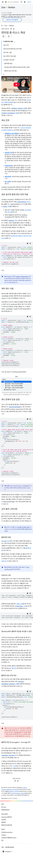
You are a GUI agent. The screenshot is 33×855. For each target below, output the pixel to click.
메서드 (24, 202)
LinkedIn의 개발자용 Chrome (8, 837)
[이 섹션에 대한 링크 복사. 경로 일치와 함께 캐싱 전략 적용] (29, 195)
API (9, 755)
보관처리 (3, 822)
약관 (2, 847)
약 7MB (15, 766)
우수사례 (3, 819)
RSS (2, 840)
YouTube (3, 835)
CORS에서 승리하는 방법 (22, 527)
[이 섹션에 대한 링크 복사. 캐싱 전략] (11, 121)
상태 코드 (4, 561)
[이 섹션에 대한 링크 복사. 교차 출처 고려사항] (19, 509)
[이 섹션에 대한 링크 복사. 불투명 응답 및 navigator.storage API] (3, 745)
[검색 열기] (21, 2)
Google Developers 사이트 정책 (18, 793)
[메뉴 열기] (2, 2)
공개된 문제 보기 (5, 809)
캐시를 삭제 (18, 732)
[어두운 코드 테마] (27, 243)
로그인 (29, 2)
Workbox (11, 7)
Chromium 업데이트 (6, 817)
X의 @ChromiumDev (6, 832)
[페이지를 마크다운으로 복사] (8, 36)
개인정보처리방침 (9, 847)
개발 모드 (14, 668)
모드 (6, 541)
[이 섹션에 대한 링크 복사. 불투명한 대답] (12, 537)
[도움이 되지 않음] (13, 29)
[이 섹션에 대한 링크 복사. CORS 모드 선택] (12, 575)
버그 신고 (3, 807)
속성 (20, 606)
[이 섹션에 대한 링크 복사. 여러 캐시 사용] (15, 289)
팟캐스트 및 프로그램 (6, 825)
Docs (3, 7)
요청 (20, 604)
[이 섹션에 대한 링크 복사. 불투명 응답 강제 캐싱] (18, 676)
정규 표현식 (28, 210)
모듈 (19, 108)
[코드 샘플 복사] (30, 243)
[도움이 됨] (11, 29)
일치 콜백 (10, 212)
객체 (6, 206)
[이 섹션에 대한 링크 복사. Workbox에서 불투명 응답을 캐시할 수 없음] (3, 634)
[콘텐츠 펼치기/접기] (14, 42)
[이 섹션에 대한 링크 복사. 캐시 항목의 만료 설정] (21, 400)
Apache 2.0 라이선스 (14, 791)
